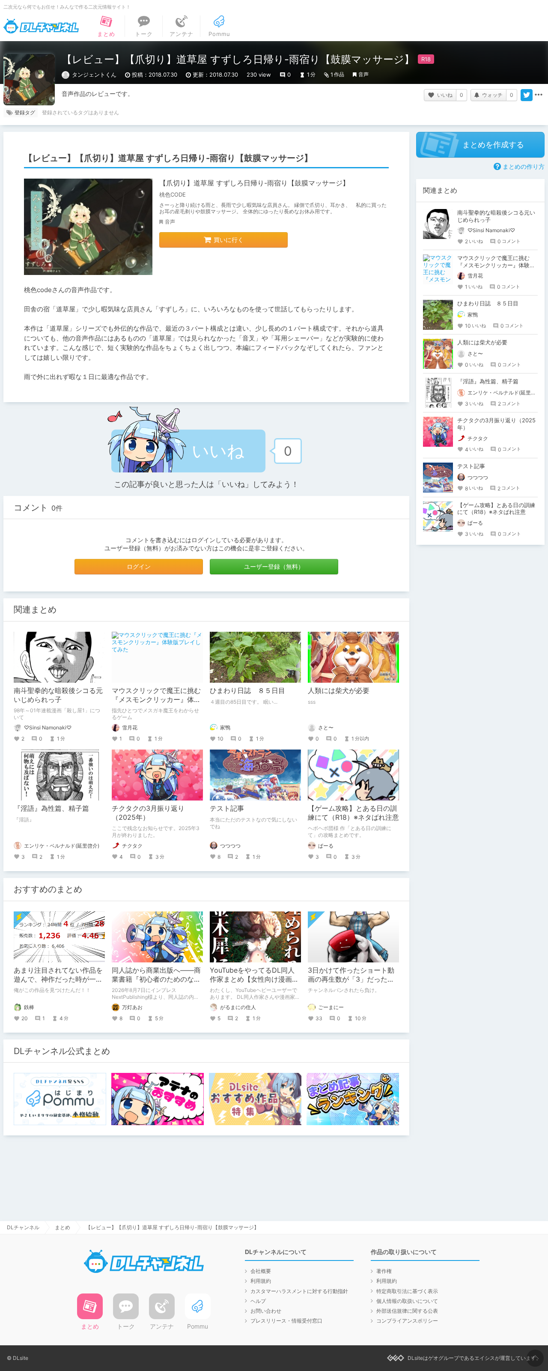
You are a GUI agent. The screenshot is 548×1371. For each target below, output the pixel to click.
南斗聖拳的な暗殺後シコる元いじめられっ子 (58, 695)
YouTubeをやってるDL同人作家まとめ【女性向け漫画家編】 (254, 979)
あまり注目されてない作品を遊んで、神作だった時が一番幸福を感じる (58, 979)
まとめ (62, 1227)
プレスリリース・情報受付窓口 (286, 1320)
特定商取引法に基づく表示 (407, 1291)
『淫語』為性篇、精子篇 (51, 808)
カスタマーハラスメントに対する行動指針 (299, 1291)
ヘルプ (258, 1301)
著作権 (384, 1271)
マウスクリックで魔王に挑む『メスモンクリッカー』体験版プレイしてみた (156, 699)
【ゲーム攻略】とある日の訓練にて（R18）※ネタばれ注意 (353, 812)
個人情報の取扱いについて (407, 1301)
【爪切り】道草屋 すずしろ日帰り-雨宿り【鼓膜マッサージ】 (254, 183)
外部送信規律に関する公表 (407, 1311)
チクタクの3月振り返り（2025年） (148, 812)
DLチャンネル (41, 26)
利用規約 (260, 1281)
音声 (363, 74)
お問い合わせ (265, 1311)
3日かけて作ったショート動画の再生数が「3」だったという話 (351, 979)
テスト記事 (227, 808)
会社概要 (260, 1271)
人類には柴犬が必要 (338, 690)
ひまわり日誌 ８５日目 (247, 690)
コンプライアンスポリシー (407, 1320)
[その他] (539, 95)
